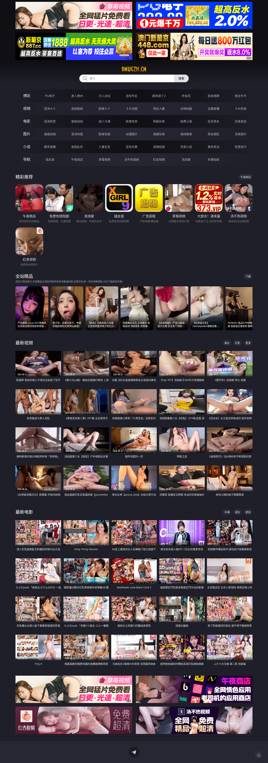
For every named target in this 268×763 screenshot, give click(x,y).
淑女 (237, 512)
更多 (248, 343)
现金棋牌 (213, 96)
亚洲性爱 (50, 121)
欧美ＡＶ (104, 109)
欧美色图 (104, 134)
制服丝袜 (159, 121)
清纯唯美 (186, 134)
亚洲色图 (77, 134)
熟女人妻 (159, 109)
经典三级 (186, 121)
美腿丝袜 (159, 134)
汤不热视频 (131, 160)
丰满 (227, 512)
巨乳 (237, 343)
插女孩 (50, 160)
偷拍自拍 (77, 121)
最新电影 (24, 512)
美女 (227, 343)
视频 (26, 108)
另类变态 (240, 121)
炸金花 (186, 96)
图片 (26, 134)
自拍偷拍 (77, 109)
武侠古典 (131, 147)
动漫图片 (131, 134)
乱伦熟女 (213, 121)
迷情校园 (159, 147)
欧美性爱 (131, 121)
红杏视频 (159, 160)
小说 (26, 146)
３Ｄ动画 (131, 109)
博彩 (26, 95)
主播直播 (213, 109)
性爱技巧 (240, 147)
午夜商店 (77, 160)
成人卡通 (104, 121)
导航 (26, 159)
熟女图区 (213, 134)
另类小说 (186, 147)
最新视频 (24, 343)
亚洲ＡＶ (50, 109)
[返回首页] (258, 755)
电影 (26, 121)
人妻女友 (104, 147)
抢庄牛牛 (240, 96)
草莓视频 (104, 160)
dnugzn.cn (134, 69)
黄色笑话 (213, 147)
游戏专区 (131, 96)
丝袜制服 (186, 109)
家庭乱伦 (77, 147)
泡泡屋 (186, 160)
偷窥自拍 (50, 134)
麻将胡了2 (159, 96)
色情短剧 (213, 160)
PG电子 (50, 96)
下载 (248, 276)
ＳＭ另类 (240, 109)
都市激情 (50, 147)
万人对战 (104, 96)
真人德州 (77, 96)
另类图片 (240, 134)
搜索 (181, 78)
